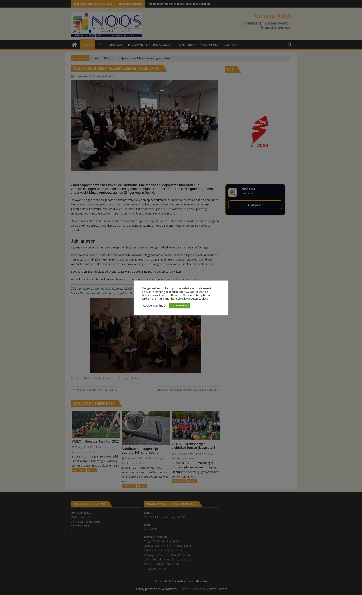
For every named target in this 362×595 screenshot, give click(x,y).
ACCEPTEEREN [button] (179, 305)
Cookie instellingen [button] (154, 305)
